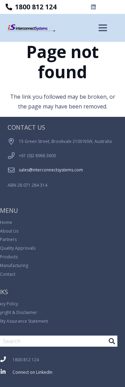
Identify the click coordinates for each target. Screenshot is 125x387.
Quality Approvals (17, 248)
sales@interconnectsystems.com (51, 170)
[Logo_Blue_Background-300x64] (34, 28)
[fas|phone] (6, 360)
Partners (8, 239)
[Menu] (102, 28)
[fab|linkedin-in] (6, 372)
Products (9, 257)
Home (6, 222)
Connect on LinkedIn (32, 372)
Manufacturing (14, 265)
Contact (7, 274)
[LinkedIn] (93, 7)
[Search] (111, 341)
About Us (9, 231)
